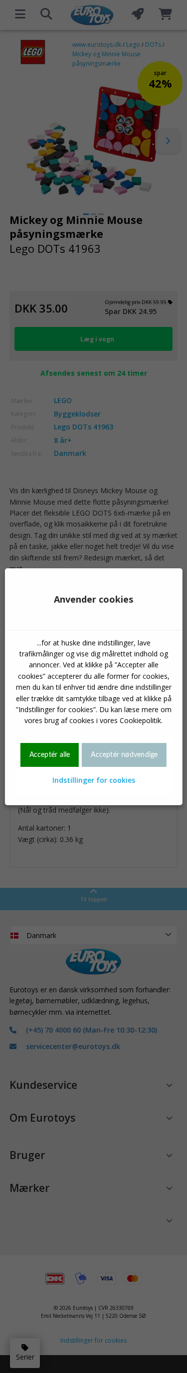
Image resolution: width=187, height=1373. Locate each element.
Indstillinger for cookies (93, 780)
